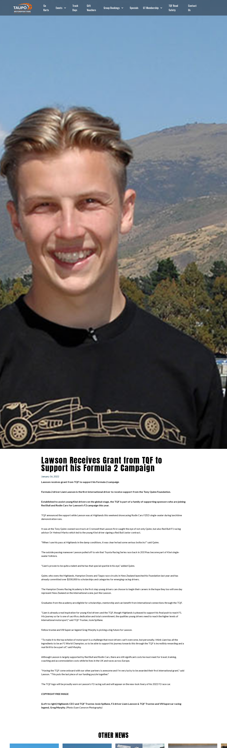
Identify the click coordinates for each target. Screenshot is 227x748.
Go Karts (46, 8)
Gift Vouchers (91, 8)
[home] (22, 8)
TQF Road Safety (173, 8)
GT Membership (151, 8)
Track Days (75, 8)
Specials (134, 8)
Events (59, 8)
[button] (61, 8)
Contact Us (192, 8)
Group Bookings (112, 8)
